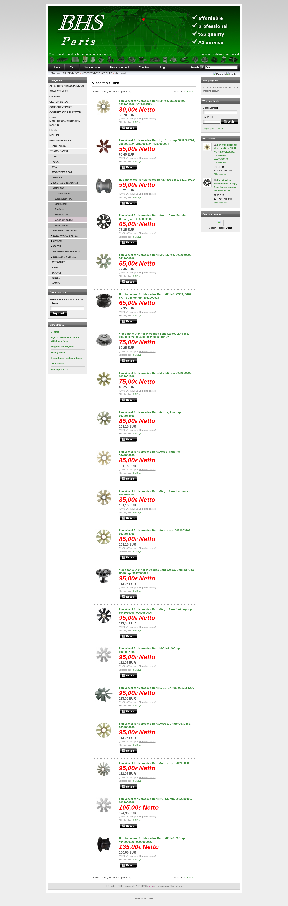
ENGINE (57, 241)
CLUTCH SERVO (58, 101)
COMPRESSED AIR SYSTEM (65, 112)
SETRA (56, 278)
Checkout (144, 67)
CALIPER (54, 96)
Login (163, 67)
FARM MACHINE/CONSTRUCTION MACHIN (64, 121)
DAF (54, 156)
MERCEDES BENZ (91, 73)
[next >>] (190, 91)
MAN (54, 167)
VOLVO (56, 283)
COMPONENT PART (60, 107)
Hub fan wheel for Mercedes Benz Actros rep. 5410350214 (157, 179)
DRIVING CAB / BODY (65, 230)
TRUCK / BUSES (71, 73)
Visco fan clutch (122, 73)
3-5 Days (137, 122)
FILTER (53, 130)
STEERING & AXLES (64, 257)
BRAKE (57, 177)
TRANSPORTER (58, 146)
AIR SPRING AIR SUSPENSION (66, 86)
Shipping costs (147, 119)
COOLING (107, 73)
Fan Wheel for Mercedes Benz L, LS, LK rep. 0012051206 (156, 687)
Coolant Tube (62, 193)
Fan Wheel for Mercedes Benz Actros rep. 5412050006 (154, 763)
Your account (92, 67)
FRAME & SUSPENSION (66, 251)
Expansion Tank (64, 198)
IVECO (55, 161)
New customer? (119, 67)
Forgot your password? (214, 128)
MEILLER (54, 135)
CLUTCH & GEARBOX (65, 183)
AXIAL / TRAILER (58, 91)
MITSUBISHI (58, 262)
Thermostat (61, 214)
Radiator (59, 209)
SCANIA (56, 272)
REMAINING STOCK (60, 140)
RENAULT (57, 267)
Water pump (61, 225)
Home (56, 67)
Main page (56, 73)
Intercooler (61, 204)
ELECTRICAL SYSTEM (65, 235)
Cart (72, 67)
